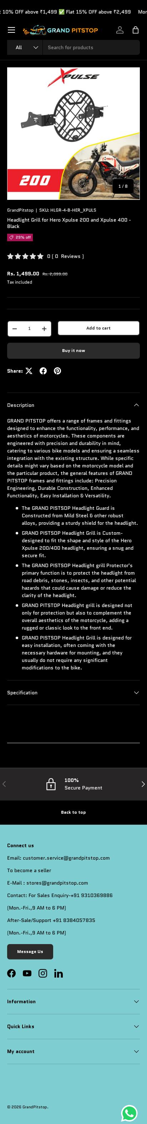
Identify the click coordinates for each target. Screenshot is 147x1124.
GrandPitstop (20, 210)
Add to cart (98, 328)
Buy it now (73, 350)
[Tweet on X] (29, 371)
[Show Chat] (131, 1113)
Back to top (73, 812)
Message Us (30, 951)
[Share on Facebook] (43, 371)
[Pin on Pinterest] (57, 371)
